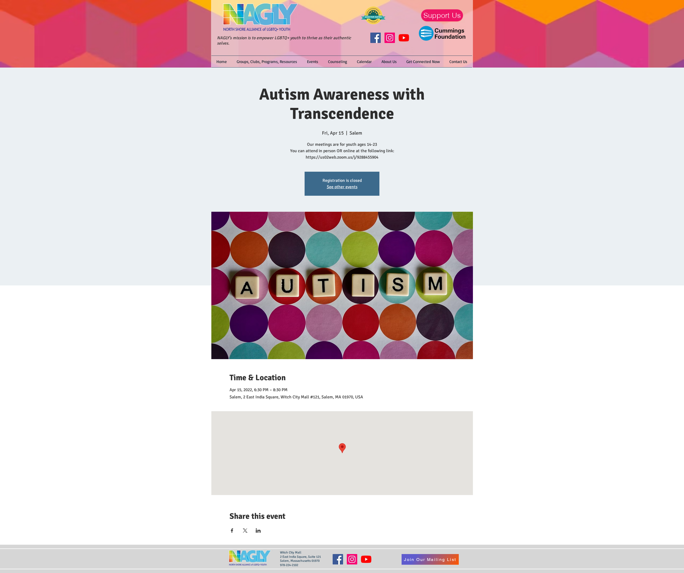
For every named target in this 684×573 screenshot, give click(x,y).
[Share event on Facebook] (232, 530)
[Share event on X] (245, 530)
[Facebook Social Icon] (375, 38)
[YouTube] (404, 38)
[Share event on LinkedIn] (258, 530)
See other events (342, 187)
